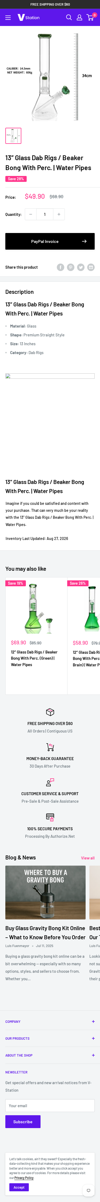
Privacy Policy (24, 1178)
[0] (90, 17)
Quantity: (13, 214)
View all (88, 857)
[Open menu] (8, 18)
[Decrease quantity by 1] (30, 214)
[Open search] (69, 17)
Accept (19, 1187)
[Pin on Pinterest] (70, 267)
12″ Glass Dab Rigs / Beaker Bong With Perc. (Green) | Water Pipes (34, 658)
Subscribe (23, 1121)
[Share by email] (91, 267)
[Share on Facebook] (60, 267)
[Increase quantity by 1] (59, 214)
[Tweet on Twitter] (81, 267)
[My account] (79, 17)
